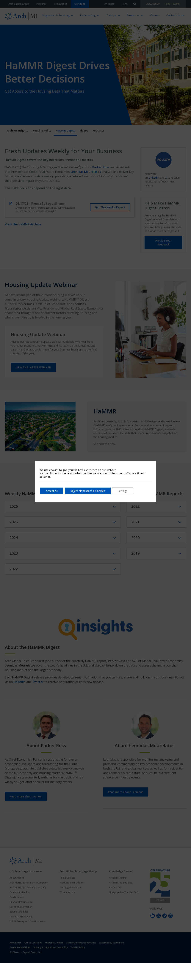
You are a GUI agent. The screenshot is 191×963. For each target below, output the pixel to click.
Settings (122, 491)
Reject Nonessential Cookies (87, 491)
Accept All (52, 491)
